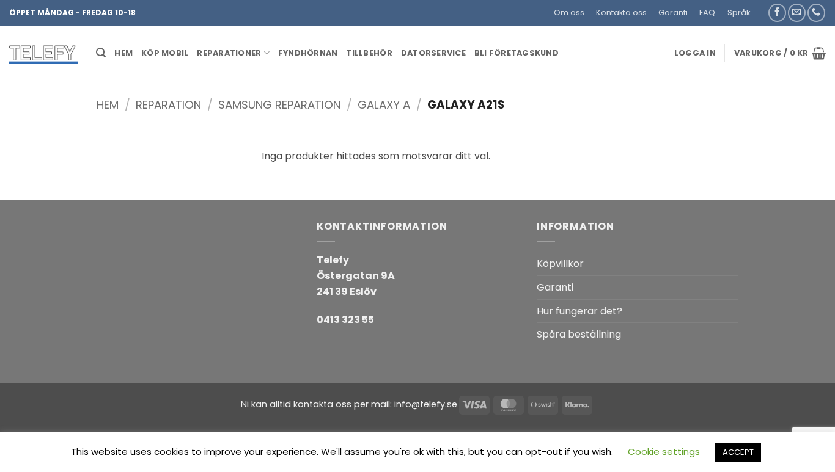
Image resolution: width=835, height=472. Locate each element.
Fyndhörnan (308, 53)
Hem (108, 104)
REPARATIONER (229, 53)
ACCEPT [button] (738, 452)
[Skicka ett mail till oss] (797, 12)
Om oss (569, 12)
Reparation (168, 104)
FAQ (707, 12)
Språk (738, 12)
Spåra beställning (579, 334)
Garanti (673, 12)
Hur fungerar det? (579, 311)
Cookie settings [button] (664, 451)
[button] (761, 8)
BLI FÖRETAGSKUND (516, 53)
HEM (123, 53)
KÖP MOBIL (164, 53)
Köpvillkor (560, 263)
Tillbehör (369, 53)
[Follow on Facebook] (777, 12)
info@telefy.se (425, 404)
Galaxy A (384, 104)
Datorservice (433, 53)
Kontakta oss (621, 12)
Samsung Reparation (279, 104)
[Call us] (816, 12)
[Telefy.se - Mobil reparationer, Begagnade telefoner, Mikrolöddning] (43, 53)
